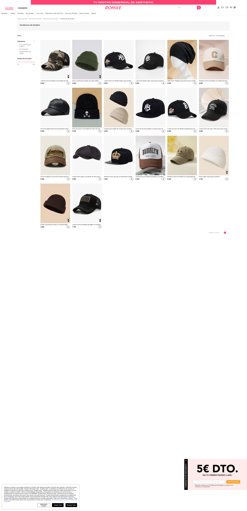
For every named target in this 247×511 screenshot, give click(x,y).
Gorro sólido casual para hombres (209, 176)
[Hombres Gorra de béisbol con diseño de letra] (214, 59)
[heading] (26, 47)
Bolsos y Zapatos (84, 13)
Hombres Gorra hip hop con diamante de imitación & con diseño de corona (118, 176)
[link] (123, 2)
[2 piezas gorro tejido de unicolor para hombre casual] (119, 107)
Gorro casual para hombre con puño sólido (85, 81)
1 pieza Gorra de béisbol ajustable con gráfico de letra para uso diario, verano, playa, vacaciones (150, 176)
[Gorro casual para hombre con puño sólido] (87, 59)
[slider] (18, 62)
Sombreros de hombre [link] (67, 18)
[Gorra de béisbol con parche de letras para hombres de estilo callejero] (55, 155)
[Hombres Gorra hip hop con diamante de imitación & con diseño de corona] (119, 155)
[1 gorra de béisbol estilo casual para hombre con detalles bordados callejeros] (150, 59)
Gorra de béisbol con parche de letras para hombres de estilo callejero (55, 176)
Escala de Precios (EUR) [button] (24, 58)
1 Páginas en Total (213, 232)
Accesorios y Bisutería (71, 13)
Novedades (20, 13)
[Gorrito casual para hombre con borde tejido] (55, 203)
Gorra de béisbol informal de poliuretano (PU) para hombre (54, 129)
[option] (26, 45)
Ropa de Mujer (30, 13)
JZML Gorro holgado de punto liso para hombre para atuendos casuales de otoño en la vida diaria (182, 81)
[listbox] (218, 7)
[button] (68, 83)
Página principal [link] (22, 18)
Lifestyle (93, 13)
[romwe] (113, 7)
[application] (222, 36)
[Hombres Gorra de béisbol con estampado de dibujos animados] (182, 155)
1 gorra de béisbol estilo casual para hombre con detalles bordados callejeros (150, 81)
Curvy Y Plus (39, 13)
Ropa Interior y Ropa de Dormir (54, 13)
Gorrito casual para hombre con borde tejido (54, 224)
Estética (13, 13)
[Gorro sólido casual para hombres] (214, 155)
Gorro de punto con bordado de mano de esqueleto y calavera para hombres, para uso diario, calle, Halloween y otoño (87, 129)
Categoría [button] (21, 41)
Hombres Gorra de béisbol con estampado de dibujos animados (182, 176)
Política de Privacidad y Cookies (220, 485)
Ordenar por (212, 35)
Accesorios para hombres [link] (51, 18)
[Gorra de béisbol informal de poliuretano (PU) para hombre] (55, 107)
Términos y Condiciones (202, 486)
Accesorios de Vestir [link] (35, 18)
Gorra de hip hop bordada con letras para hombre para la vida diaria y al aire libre (150, 129)
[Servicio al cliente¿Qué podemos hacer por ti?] (231, 7)
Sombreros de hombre (30, 25)
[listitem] (55, 62)
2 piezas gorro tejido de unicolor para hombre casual (119, 129)
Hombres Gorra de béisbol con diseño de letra (213, 81)
